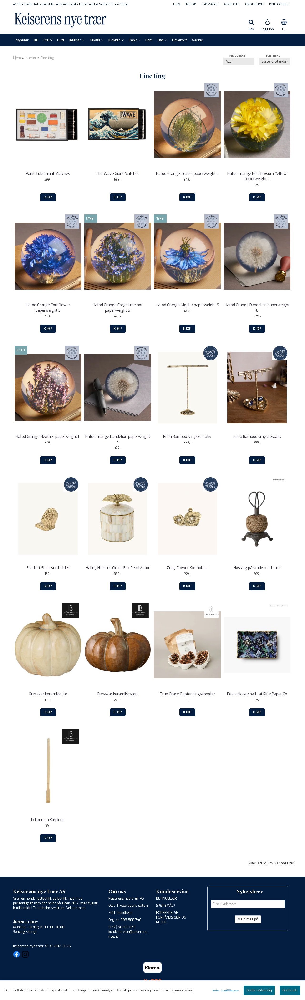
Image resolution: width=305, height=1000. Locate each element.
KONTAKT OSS (278, 4)
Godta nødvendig (259, 990)
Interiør (30, 58)
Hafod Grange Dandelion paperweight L (257, 307)
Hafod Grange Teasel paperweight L (187, 173)
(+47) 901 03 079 (122, 927)
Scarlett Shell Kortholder (47, 567)
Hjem (17, 58)
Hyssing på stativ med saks (257, 567)
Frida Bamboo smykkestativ (187, 436)
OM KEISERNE (254, 4)
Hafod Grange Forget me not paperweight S (117, 307)
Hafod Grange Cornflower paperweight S (48, 307)
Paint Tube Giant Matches (48, 173)
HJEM (176, 4)
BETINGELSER (166, 898)
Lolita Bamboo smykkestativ (257, 436)
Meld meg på (248, 919)
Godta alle (289, 990)
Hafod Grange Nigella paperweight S (187, 304)
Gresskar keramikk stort (117, 693)
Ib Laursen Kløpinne (48, 819)
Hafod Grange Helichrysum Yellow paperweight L (257, 176)
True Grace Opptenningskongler (187, 693)
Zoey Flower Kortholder (187, 567)
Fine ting (47, 58)
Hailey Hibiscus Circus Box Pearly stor (118, 567)
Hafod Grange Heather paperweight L (48, 436)
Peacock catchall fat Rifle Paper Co (257, 693)
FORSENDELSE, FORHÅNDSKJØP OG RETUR (171, 918)
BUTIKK (191, 4)
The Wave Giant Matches (117, 173)
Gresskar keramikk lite (48, 693)
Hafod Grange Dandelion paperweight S (117, 439)
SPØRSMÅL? (210, 4)
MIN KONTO (231, 4)
